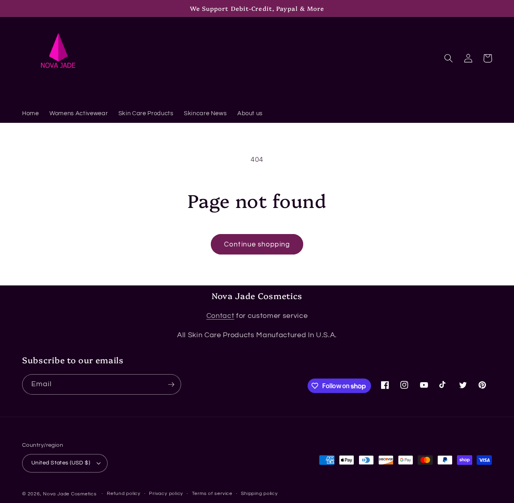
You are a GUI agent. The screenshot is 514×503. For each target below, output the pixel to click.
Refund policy (124, 493)
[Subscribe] (171, 384)
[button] (448, 58)
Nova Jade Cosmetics (70, 494)
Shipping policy (259, 493)
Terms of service (212, 493)
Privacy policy (166, 493)
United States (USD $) (60, 463)
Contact (220, 316)
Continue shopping (257, 244)
